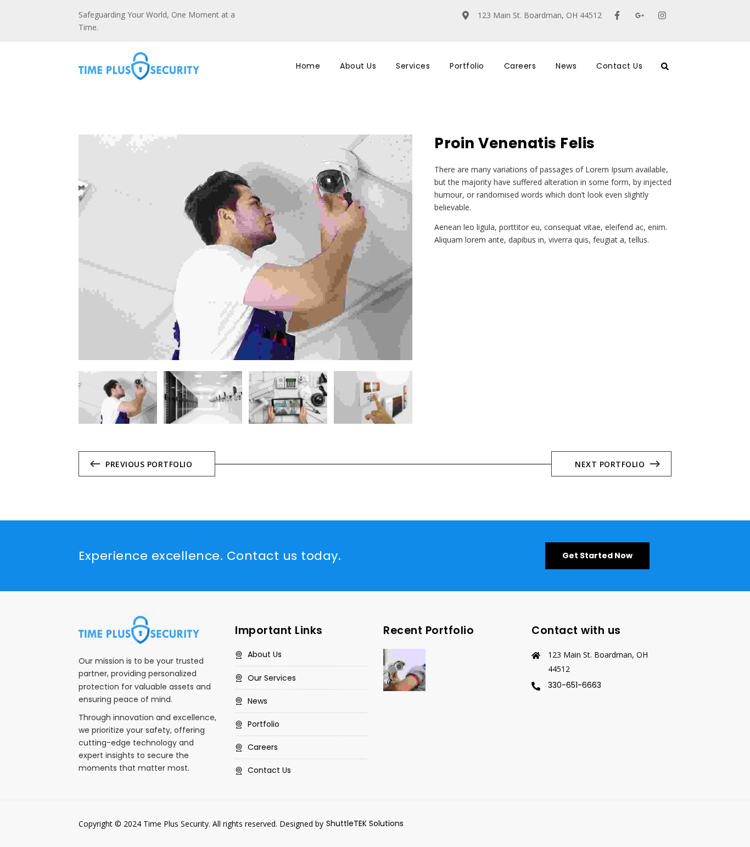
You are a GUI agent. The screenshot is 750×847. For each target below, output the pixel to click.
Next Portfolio (610, 464)
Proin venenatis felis (514, 143)
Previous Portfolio (148, 464)
